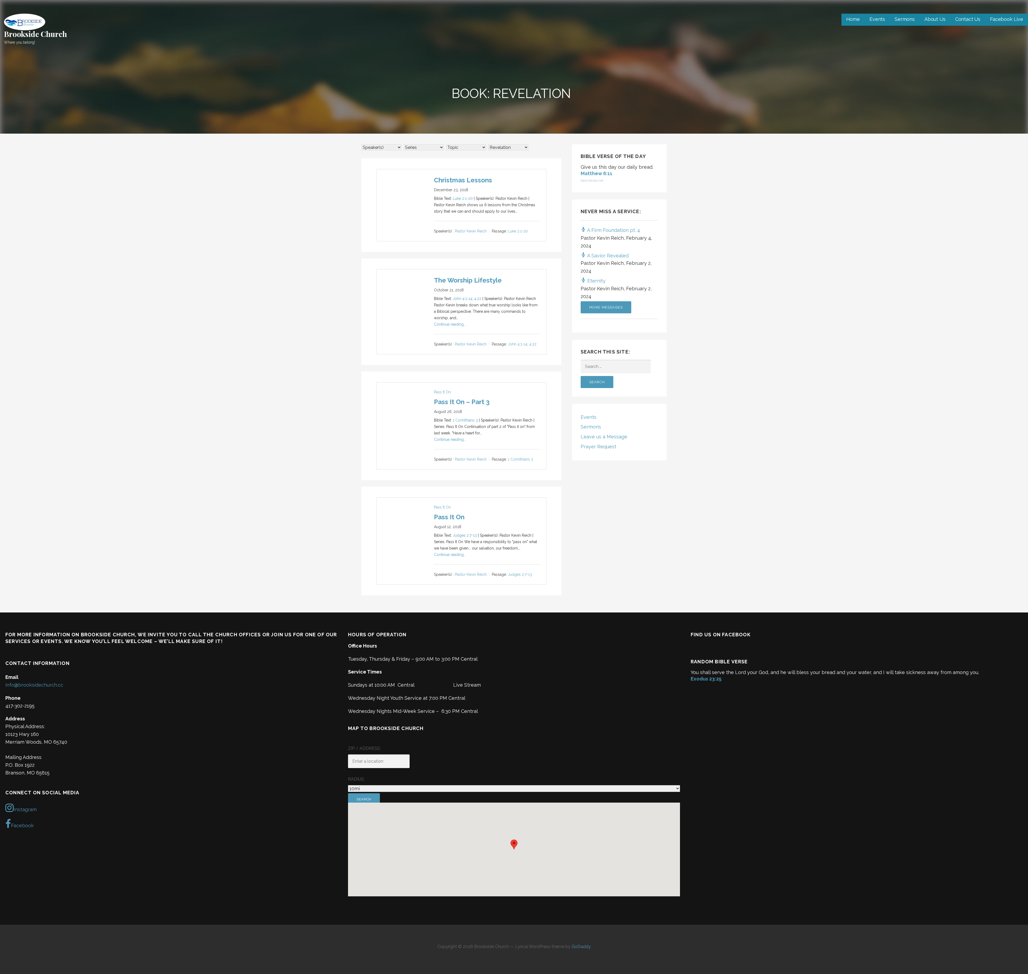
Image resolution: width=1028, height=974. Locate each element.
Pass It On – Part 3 (462, 402)
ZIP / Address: (364, 748)
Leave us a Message (604, 436)
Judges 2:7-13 (465, 535)
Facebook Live (1006, 19)
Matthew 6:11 (596, 173)
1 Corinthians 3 (465, 420)
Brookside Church (35, 34)
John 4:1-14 (462, 298)
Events (877, 19)
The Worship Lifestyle (468, 280)
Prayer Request (598, 446)
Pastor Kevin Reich (471, 231)
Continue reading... (450, 324)
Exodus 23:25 (706, 679)
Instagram (25, 809)
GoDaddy (581, 946)
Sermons (905, 19)
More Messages (606, 307)
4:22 (477, 298)
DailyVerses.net (592, 180)
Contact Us (967, 19)
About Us (935, 19)
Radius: (356, 779)
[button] (514, 844)
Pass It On (442, 392)
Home (853, 19)
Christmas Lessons (463, 180)
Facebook (22, 825)
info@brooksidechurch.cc (34, 685)
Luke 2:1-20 (463, 198)
